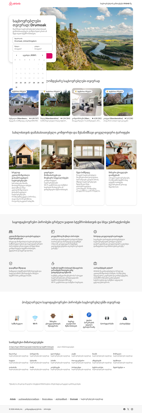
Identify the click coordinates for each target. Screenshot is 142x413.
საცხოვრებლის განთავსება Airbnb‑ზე (116, 3)
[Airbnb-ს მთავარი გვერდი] (14, 3)
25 (21, 83)
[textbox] (22, 49)
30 (43, 83)
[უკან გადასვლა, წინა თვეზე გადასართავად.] (16, 55)
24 (16, 83)
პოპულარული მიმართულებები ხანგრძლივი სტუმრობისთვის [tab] (31, 347)
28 (34, 83)
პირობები (47, 409)
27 (29, 83)
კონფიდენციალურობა (33, 409)
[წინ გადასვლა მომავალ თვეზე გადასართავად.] (42, 55)
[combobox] (32, 41)
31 (16, 87)
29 (38, 83)
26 (25, 83)
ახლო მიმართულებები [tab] (65, 347)
